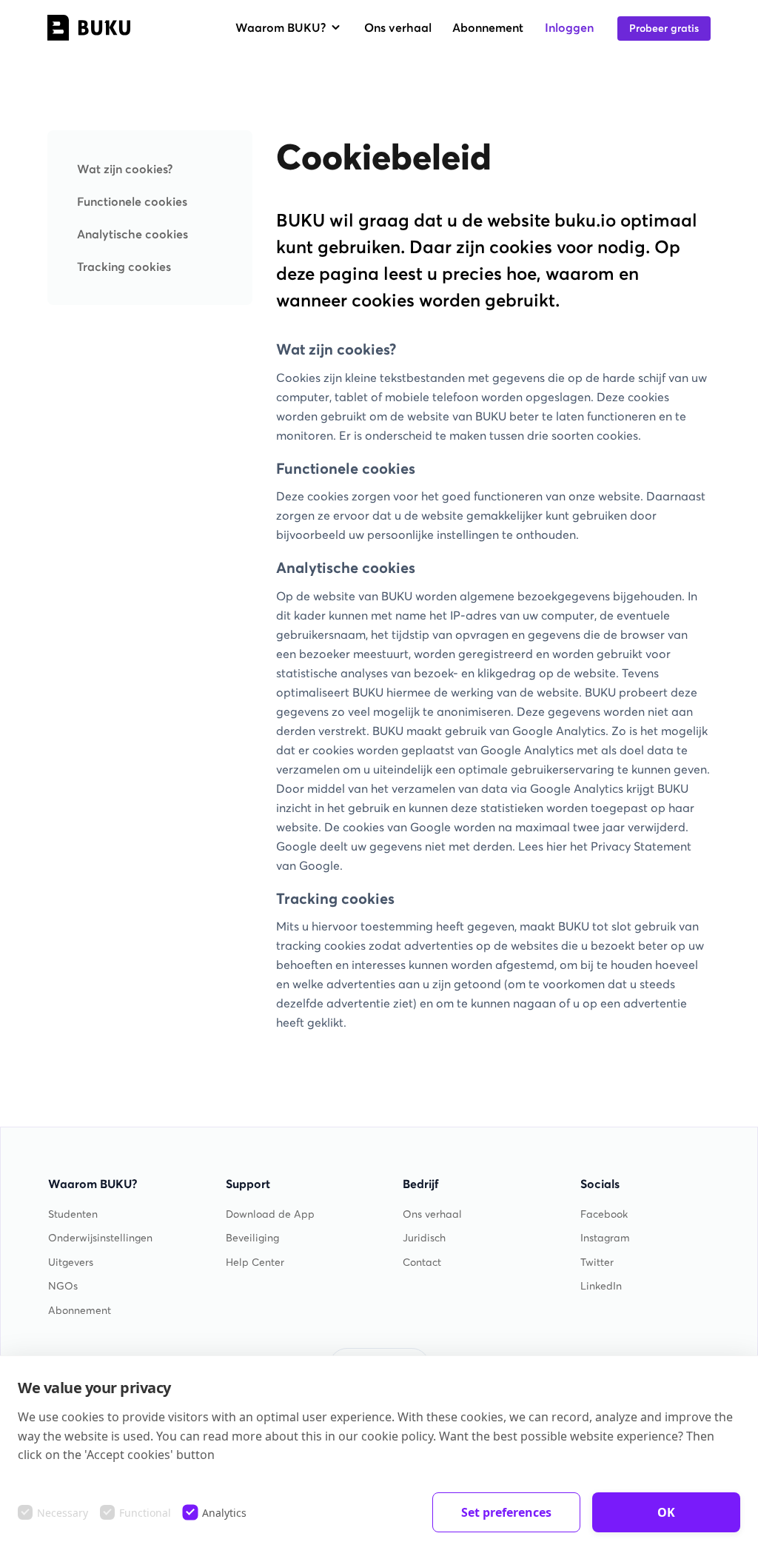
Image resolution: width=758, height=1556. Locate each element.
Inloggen (569, 27)
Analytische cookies (132, 234)
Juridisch (424, 1238)
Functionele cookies (132, 201)
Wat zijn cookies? (124, 168)
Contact (422, 1262)
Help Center (255, 1262)
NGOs (63, 1286)
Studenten (73, 1214)
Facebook (604, 1214)
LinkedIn (601, 1286)
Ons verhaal (398, 27)
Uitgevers (70, 1262)
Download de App (270, 1214)
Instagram (605, 1238)
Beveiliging (252, 1238)
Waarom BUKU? (280, 27)
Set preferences (506, 1512)
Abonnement (487, 27)
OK (666, 1512)
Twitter (597, 1262)
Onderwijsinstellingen (100, 1238)
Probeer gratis (664, 28)
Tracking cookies (124, 266)
